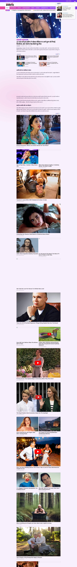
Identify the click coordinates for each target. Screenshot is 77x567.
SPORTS (19, 7)
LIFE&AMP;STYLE (44, 7)
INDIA (33, 7)
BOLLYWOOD (13, 7)
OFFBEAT (37, 7)
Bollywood (19, 39)
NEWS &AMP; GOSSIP (54, 7)
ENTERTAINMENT (26, 7)
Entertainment (25, 39)
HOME (7, 7)
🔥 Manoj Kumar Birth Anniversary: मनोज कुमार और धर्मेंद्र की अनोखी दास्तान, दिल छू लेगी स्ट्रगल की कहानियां (34, 10)
